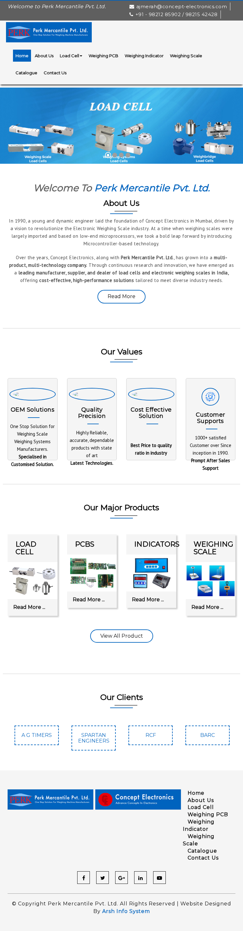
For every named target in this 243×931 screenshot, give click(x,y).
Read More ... (29, 607)
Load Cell (69, 55)
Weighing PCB (103, 55)
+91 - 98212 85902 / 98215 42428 (176, 14)
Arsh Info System (126, 911)
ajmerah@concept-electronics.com (181, 6)
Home (22, 55)
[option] (36, 738)
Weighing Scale (186, 55)
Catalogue (26, 72)
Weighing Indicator (144, 55)
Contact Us (55, 72)
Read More (121, 296)
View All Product (121, 636)
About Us (44, 55)
